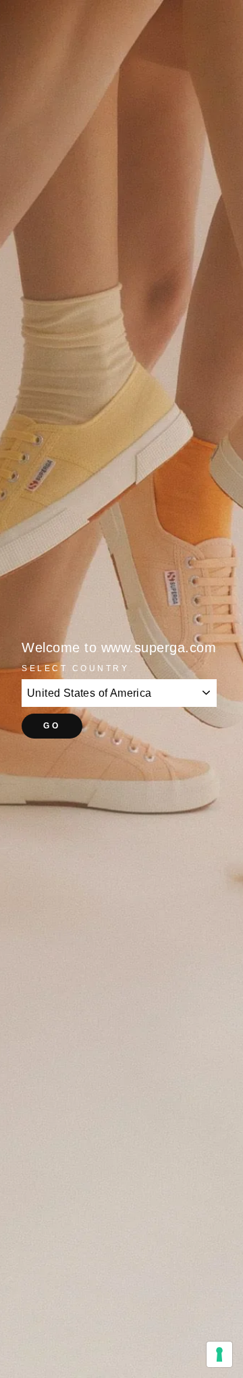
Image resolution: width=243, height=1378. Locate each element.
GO (51, 725)
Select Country (75, 668)
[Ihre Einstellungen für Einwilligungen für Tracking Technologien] (219, 1354)
